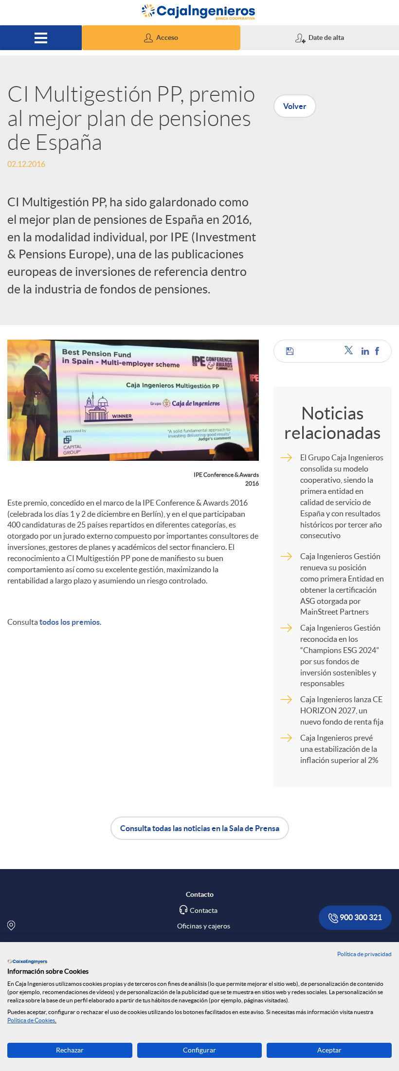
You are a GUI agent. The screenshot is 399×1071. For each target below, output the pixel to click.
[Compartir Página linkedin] (366, 351)
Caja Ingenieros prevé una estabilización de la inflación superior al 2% (339, 748)
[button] (161, 37)
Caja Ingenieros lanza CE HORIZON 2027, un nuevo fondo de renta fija (341, 710)
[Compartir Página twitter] (350, 351)
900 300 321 (360, 917)
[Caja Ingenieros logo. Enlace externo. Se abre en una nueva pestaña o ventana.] (27, 961)
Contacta (204, 910)
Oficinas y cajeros (203, 926)
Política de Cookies (31, 1020)
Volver (295, 106)
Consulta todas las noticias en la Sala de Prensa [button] (199, 828)
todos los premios (69, 621)
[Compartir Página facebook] (377, 351)
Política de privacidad (364, 954)
